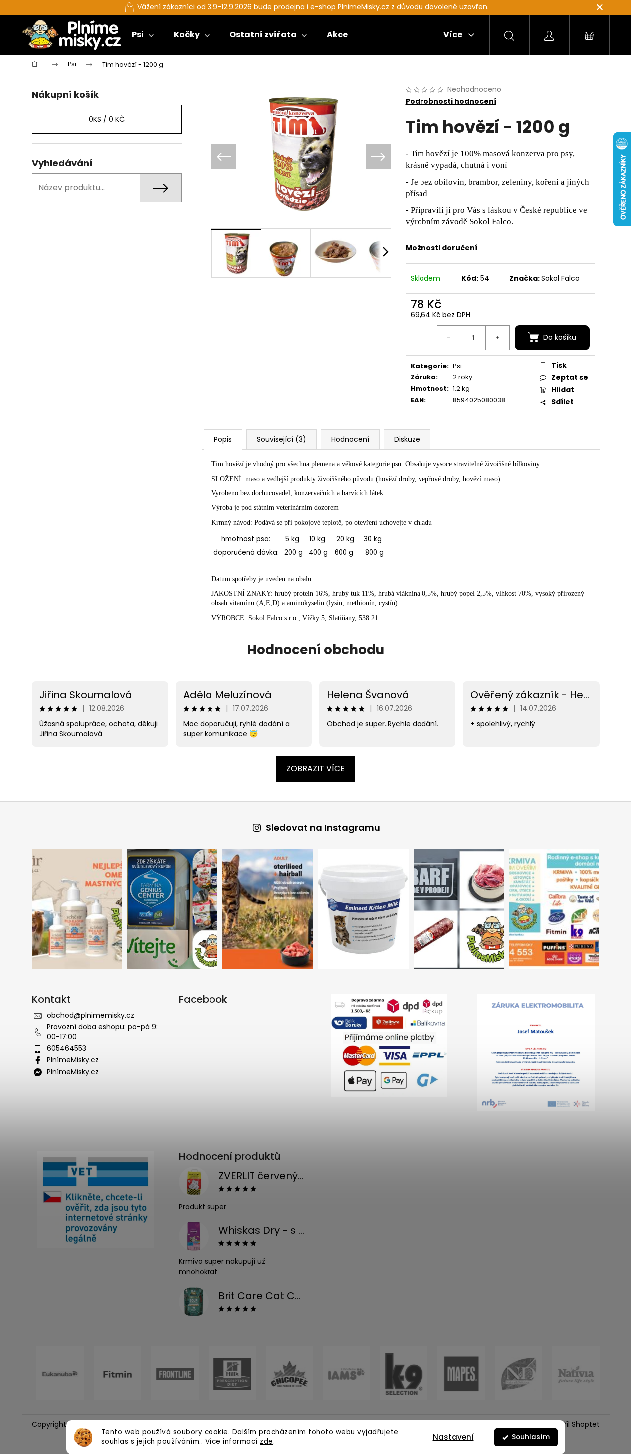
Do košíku (559, 337)
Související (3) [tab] (281, 439)
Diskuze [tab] (407, 439)
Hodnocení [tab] (350, 439)
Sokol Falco (560, 278)
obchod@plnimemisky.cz (90, 1015)
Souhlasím (531, 1437)
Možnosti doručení (441, 248)
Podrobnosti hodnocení (451, 101)
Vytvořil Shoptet (572, 1424)
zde (266, 1441)
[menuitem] (143, 35)
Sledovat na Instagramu (323, 827)
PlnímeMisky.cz (73, 1060)
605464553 (66, 1048)
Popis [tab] (223, 439)
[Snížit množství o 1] (449, 338)
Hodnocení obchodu (315, 650)
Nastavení (453, 1437)
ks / (107, 119)
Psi (457, 366)
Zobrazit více (315, 768)
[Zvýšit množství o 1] (497, 338)
